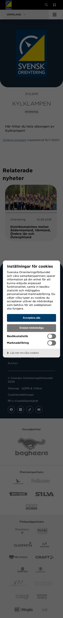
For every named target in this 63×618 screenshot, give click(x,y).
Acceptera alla (31, 317)
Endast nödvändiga (32, 327)
